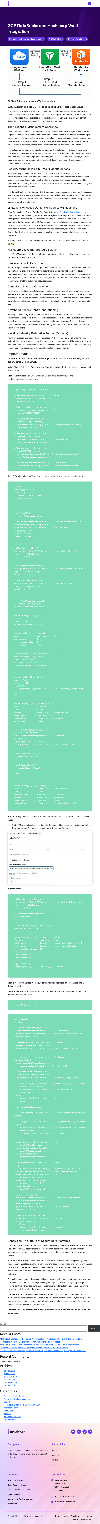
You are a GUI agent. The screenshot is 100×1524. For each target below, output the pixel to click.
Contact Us (56, 1464)
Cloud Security (14, 1494)
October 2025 (10, 1385)
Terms (57, 1516)
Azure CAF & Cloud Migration (17, 1399)
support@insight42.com (65, 1502)
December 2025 (11, 1382)
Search (3, 1324)
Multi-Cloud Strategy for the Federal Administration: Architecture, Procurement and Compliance (41, 1339)
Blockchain (12, 1503)
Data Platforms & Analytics (19, 1489)
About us (55, 1455)
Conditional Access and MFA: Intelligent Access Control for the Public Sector (34, 1347)
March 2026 (9, 1373)
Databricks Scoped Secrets (72, 212)
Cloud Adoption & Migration (19, 1485)
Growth (7, 1402)
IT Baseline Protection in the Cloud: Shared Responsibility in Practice (30, 1342)
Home (54, 1450)
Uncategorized (10, 1419)
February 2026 (10, 1376)
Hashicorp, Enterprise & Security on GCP (22, 1405)
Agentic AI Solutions (16, 1480)
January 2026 (10, 1379)
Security (7, 1413)
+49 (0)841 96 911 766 (64, 1496)
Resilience (8, 1410)
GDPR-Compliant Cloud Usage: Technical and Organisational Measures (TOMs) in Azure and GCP (43, 1350)
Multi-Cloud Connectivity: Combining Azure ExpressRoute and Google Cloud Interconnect (39, 1345)
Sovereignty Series (12, 1416)
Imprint (65, 1516)
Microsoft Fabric (11, 1408)
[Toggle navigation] (89, 3)
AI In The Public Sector (14, 1396)
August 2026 (9, 1370)
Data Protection (77, 1516)
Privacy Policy (86, 1519)
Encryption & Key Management (20, 1499)
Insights (54, 1460)
